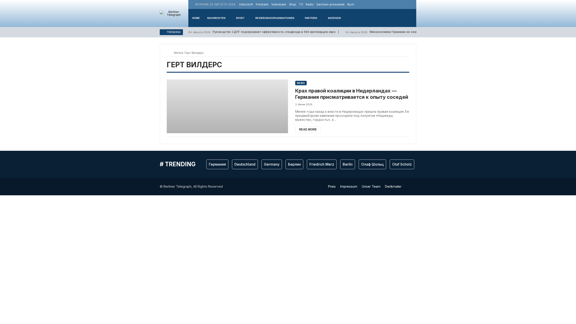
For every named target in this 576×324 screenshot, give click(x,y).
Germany (271, 164)
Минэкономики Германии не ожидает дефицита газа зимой (399, 32)
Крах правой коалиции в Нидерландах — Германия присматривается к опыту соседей (351, 94)
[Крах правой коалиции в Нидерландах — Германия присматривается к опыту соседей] (227, 106)
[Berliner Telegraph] (172, 13)
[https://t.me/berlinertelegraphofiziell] (412, 4)
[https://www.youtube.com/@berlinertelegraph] (407, 4)
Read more (308, 129)
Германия (217, 164)
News (301, 83)
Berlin (348, 164)
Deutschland (244, 164)
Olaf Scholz (402, 164)
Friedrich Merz (321, 164)
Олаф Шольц (372, 164)
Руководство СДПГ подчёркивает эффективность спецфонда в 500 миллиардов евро (262, 32)
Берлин (294, 164)
